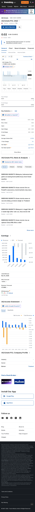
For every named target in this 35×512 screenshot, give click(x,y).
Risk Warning (4, 502)
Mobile (3, 430)
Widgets (3, 437)
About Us (21, 426)
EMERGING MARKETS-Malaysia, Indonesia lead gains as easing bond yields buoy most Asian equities (16, 176)
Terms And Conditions (6, 491)
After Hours (23, 6)
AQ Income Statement (10, 302)
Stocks (4, 6)
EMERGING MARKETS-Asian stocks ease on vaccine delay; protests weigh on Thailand (15, 200)
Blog (2, 426)
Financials (31, 48)
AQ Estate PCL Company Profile (14, 353)
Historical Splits (21, 52)
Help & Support (23, 433)
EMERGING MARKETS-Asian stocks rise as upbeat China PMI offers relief (15, 221)
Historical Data (11, 52)
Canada (9, 6)
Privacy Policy (4, 497)
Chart (11, 48)
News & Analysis (20, 48)
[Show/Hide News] (11, 56)
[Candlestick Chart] (3, 56)
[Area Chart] (5, 56)
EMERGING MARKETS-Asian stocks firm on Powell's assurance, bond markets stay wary (16, 189)
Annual (3, 310)
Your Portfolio (5, 433)
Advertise (21, 430)
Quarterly (10, 310)
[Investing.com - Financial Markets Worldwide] (10, 2)
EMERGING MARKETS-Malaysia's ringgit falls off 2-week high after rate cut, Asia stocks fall (17, 210)
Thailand (31, 366)
